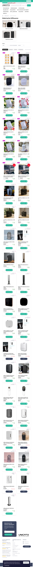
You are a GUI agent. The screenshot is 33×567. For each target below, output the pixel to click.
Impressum (14, 547)
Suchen (20, 5)
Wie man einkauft (15, 546)
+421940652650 (26, 543)
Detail (9, 358)
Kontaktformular (27, 546)
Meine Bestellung (15, 555)
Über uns (14, 542)
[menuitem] (6, 8)
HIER (4, 563)
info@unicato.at (26, 541)
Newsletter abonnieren (8, 534)
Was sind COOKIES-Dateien (16, 553)
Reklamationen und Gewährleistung (15, 551)
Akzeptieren (26, 562)
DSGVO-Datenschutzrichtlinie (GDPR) (16, 549)
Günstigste (11, 49)
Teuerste (15, 49)
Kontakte (14, 554)
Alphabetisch (21, 49)
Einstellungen (7, 565)
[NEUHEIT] (9, 58)
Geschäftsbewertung (15, 545)
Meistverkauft (5, 49)
